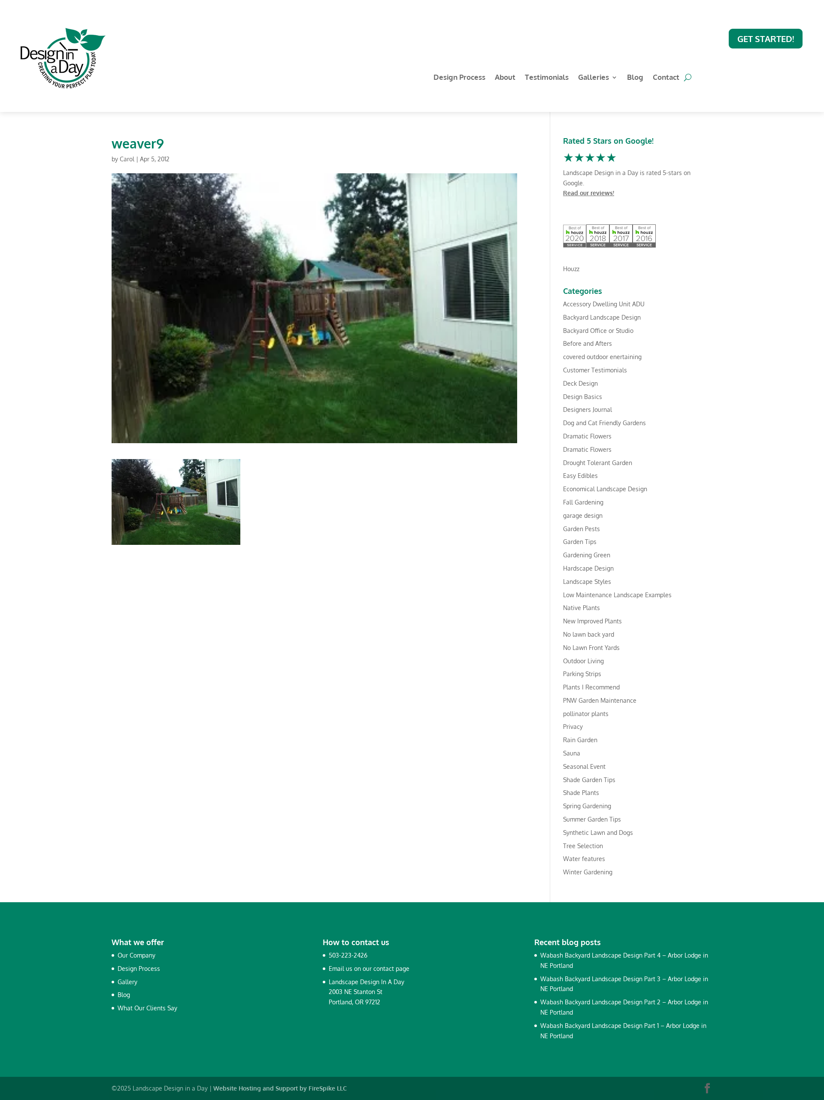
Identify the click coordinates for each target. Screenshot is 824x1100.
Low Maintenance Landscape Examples (617, 594)
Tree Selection (583, 845)
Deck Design (580, 383)
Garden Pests (581, 528)
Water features (584, 858)
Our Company (136, 955)
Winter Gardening (587, 872)
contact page (391, 968)
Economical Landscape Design (605, 489)
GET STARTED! (765, 38)
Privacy (573, 726)
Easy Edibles (580, 475)
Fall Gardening (583, 502)
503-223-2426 (348, 955)
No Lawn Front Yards (591, 647)
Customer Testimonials (595, 370)
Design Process (459, 78)
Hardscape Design (588, 568)
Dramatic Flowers (587, 436)
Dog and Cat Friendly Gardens (604, 422)
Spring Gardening (587, 806)
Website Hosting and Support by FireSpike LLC (280, 1088)
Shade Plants (581, 792)
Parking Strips (582, 673)
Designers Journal (587, 409)
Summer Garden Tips (592, 819)
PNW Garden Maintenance (599, 700)
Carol (127, 159)
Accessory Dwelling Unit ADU (604, 304)
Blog (635, 78)
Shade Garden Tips (589, 779)
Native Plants (581, 607)
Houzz (571, 268)
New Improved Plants (592, 621)
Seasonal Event (584, 766)
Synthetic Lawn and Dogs (598, 832)
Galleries (593, 78)
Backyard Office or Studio (598, 330)
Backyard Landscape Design (602, 317)
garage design (583, 515)
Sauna (571, 753)
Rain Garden (580, 739)
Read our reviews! (588, 192)
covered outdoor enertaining (602, 356)
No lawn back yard (588, 634)
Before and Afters (587, 343)
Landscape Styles (587, 581)
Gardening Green (586, 555)
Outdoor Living (583, 661)
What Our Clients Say (147, 1008)
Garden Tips (580, 541)
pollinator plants (586, 713)
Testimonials (547, 78)
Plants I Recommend (591, 687)
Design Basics (582, 396)
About (505, 78)
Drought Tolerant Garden (597, 462)
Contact (666, 78)
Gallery (127, 981)
